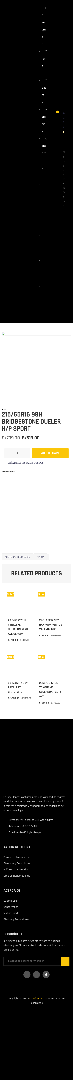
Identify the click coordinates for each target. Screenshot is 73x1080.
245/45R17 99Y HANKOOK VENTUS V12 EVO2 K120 (50, 624)
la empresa (43, 196)
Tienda (44, 222)
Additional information (17, 557)
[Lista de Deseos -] (55, 113)
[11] (36, 367)
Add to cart (50, 453)
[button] (24, 463)
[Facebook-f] (26, 974)
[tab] (17, 557)
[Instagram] (36, 974)
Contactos (44, 153)
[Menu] (39, 176)
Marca (40, 557)
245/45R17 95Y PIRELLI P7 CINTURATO (18, 687)
